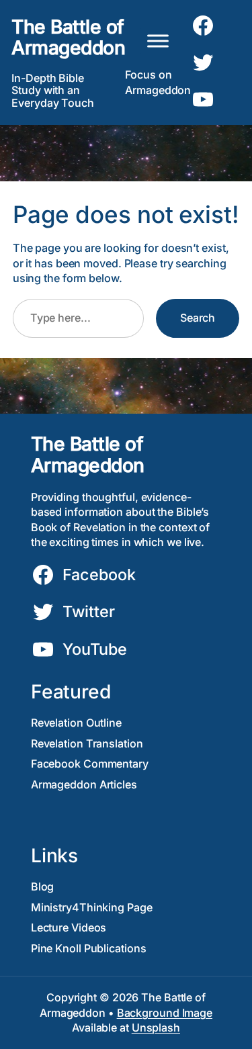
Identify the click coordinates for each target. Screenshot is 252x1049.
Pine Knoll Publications (88, 948)
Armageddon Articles (84, 784)
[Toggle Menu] (158, 40)
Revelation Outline (76, 722)
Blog (42, 886)
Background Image (164, 1012)
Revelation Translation (87, 743)
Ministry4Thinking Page (92, 907)
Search (197, 317)
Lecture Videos (69, 927)
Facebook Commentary (90, 763)
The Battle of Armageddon (68, 37)
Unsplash (156, 1027)
